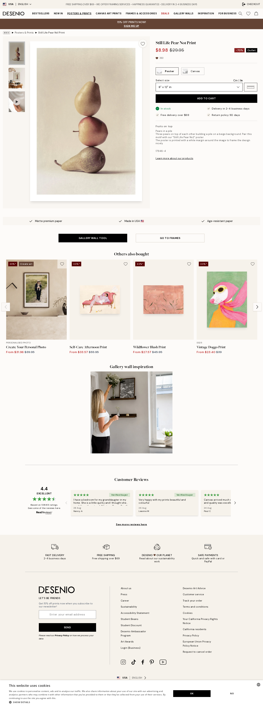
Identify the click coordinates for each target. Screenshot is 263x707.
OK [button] (192, 693)
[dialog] (131, 693)
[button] (250, 87)
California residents (194, 629)
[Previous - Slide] (5, 307)
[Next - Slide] (257, 307)
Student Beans (129, 619)
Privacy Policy (62, 635)
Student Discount (131, 625)
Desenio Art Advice (194, 588)
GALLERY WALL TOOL (93, 238)
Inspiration (206, 13)
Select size (162, 80)
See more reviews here (131, 524)
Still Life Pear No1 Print (51, 32)
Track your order (192, 600)
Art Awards (127, 641)
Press (124, 594)
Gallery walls (184, 13)
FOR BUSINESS (227, 13)
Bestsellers (41, 13)
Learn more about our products (174, 158)
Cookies (188, 613)
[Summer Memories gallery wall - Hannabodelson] (131, 412)
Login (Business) (131, 647)
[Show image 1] (17, 53)
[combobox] (258, 684)
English (23, 4)
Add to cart (206, 98)
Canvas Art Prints (108, 13)
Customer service (193, 594)
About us (126, 588)
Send (67, 627)
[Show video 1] (17, 101)
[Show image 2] (17, 78)
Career (125, 600)
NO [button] (232, 693)
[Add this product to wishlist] (142, 43)
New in (58, 13)
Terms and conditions (195, 606)
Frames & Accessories (141, 13)
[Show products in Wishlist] (248, 13)
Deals (165, 13)
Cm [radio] (235, 80)
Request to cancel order (197, 651)
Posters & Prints (79, 13)
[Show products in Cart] (256, 13)
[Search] (240, 14)
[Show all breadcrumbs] (6, 33)
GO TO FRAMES (170, 238)
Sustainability (129, 606)
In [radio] (241, 80)
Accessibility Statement (135, 613)
